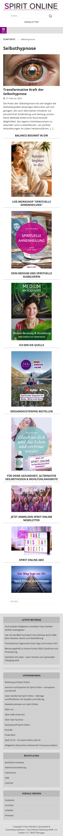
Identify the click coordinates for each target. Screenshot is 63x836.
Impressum (10, 772)
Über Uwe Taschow (14, 719)
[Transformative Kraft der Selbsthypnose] (31, 70)
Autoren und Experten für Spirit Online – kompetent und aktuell (30, 689)
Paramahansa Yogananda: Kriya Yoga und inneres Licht (31, 643)
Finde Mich (10, 734)
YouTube (9, 805)
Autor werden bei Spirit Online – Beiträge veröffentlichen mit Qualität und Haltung (24, 697)
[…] (51, 128)
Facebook (9, 800)
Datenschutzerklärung (15, 767)
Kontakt (9, 729)
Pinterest (9, 815)
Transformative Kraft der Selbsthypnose (23, 91)
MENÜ (4, 32)
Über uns (9, 709)
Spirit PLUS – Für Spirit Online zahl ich (23, 740)
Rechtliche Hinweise (14, 762)
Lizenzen (9, 782)
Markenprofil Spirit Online (17, 724)
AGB (7, 777)
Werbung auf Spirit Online (17, 682)
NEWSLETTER (31, 21)
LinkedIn (9, 810)
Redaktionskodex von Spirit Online (21, 704)
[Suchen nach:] (31, 601)
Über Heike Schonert (15, 714)
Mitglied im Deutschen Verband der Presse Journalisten (31, 745)
